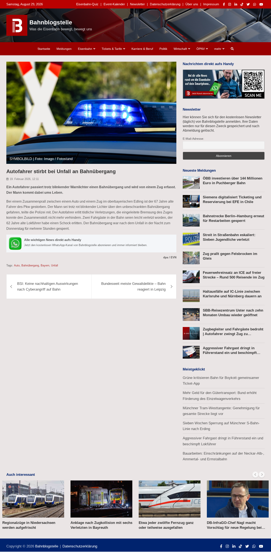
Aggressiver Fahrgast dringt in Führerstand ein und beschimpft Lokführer (230, 352)
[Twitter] (248, 4)
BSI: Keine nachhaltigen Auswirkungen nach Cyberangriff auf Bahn (47, 286)
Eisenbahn (85, 48)
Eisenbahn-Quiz (87, 4)
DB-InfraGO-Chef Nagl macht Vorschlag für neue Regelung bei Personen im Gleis (234, 527)
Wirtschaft (180, 48)
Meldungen (64, 48)
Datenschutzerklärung (165, 4)
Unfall (54, 265)
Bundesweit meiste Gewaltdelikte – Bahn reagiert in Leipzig (133, 286)
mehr (217, 48)
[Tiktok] (242, 4)
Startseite (43, 48)
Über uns (191, 4)
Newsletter (137, 4)
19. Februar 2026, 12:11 (24, 179)
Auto (17, 265)
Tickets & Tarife (112, 48)
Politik (163, 48)
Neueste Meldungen (199, 170)
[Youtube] (261, 4)
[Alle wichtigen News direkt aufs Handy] (91, 243)
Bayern (45, 265)
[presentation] (255, 474)
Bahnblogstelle (50, 22)
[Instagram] (230, 4)
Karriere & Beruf (142, 48)
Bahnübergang (30, 265)
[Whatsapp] (255, 4)
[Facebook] (224, 4)
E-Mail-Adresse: (193, 138)
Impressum (211, 4)
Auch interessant (20, 475)
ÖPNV (200, 48)
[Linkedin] (236, 4)
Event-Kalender (114, 4)
